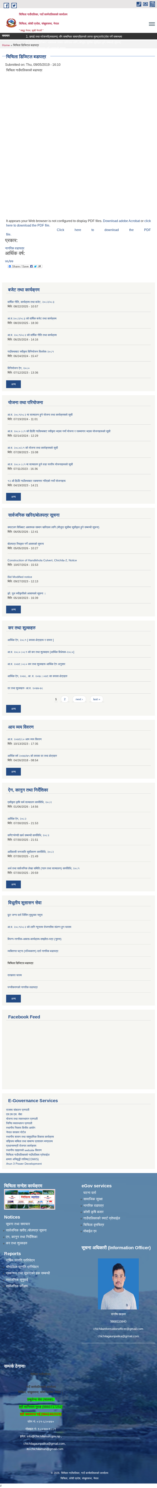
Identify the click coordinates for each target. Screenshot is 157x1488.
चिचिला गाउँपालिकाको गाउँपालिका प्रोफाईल (27, 1154)
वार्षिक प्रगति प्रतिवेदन (20, 1260)
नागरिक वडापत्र (14, 248)
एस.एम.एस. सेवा (14, 1114)
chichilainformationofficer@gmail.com (118, 1329)
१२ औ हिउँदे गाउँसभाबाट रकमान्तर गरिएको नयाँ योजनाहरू (37, 480)
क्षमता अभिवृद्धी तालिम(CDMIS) (22, 1159)
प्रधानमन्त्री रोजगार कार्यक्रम (21, 1145)
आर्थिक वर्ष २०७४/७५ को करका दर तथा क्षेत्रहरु (32, 755)
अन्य (13, 384)
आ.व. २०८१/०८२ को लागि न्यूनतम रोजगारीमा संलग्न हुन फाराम (39, 927)
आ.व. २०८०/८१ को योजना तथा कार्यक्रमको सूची (33, 447)
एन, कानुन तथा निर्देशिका (21, 1237)
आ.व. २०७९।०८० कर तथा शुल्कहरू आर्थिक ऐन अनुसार (36, 664)
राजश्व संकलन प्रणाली (17, 1109)
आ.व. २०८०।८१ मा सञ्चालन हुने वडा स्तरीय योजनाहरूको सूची (40, 464)
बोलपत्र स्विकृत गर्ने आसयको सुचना (36, 48)
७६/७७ (9, 261)
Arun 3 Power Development (24, 1163)
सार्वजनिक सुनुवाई (17, 1280)
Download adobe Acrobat (122, 221)
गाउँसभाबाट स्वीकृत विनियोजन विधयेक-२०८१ (31, 351)
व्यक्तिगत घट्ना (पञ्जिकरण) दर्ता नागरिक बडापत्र (33, 951)
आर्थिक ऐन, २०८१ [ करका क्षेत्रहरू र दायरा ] (31, 640)
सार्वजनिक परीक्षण (17, 1286)
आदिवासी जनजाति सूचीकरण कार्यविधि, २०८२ (31, 851)
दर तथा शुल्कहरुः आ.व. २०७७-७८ (25, 688)
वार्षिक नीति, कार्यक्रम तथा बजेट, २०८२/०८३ (31, 302)
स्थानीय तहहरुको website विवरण (24, 1150)
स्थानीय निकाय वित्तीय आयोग (20, 1127)
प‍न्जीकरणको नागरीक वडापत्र (23, 987)
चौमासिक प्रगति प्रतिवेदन (22, 1267)
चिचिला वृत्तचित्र (93, 1225)
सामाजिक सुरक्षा (93, 1199)
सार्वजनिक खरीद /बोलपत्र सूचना (26, 1230)
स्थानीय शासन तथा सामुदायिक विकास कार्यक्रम (30, 1136)
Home (6, 45)
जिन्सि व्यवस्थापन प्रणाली (19, 1123)
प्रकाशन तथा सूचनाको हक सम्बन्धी (28, 1273)
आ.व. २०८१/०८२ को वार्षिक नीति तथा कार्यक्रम (32, 335)
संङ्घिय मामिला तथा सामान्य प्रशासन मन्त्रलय (29, 1141)
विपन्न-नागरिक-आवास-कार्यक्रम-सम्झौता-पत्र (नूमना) (35, 939)
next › (79, 699)
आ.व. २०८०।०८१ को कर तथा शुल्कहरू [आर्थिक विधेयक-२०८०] (41, 652)
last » (96, 699)
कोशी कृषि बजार (93, 1212)
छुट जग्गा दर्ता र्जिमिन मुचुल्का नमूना (25, 914)
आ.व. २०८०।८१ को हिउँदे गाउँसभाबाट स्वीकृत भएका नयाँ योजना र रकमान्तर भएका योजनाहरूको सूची (59, 431)
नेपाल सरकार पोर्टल (16, 1132)
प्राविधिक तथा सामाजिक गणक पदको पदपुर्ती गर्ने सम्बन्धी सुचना (49, 59)
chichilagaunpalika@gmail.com (118, 1336)
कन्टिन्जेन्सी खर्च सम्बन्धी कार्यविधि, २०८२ (28, 835)
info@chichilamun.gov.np (43, 1436)
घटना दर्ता (89, 1193)
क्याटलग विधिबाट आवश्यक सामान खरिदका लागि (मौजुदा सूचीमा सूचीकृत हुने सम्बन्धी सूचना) (63, 42)
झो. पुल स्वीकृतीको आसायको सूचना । (27, 593)
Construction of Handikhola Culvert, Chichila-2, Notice (42, 560)
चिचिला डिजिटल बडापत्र (20, 963)
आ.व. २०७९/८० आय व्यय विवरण (25, 739)
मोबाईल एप (89, 1231)
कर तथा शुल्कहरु (16, 1243)
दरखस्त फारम (15, 975)
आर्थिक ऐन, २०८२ (17, 818)
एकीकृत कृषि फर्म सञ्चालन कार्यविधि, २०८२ (30, 802)
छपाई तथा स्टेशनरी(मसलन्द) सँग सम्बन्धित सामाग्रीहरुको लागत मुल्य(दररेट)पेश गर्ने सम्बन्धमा (64, 36)
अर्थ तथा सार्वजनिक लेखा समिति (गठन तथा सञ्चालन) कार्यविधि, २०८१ (44, 868)
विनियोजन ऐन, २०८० (19, 368)
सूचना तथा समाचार (18, 1224)
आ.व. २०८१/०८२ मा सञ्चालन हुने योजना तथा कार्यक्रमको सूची (40, 414)
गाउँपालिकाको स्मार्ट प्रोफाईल (101, 1218)
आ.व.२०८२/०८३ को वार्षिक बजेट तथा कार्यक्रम (32, 318)
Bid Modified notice (20, 576)
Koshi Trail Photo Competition (37, 53)
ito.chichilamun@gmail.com (45, 1449)
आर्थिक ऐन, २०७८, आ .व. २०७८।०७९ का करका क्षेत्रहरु (37, 676)
